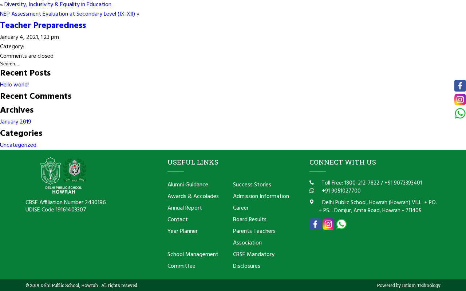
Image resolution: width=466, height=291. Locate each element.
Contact (177, 220)
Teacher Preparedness (43, 26)
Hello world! (14, 85)
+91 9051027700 (340, 191)
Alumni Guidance (187, 185)
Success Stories (252, 185)
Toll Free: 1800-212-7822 (349, 183)
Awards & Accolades (193, 196)
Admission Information (261, 196)
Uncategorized (18, 145)
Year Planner (182, 231)
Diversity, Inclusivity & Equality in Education (57, 4)
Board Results (249, 220)
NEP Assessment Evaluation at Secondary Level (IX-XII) (67, 14)
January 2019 (15, 122)
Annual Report (184, 208)
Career (241, 208)
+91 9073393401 (403, 183)
